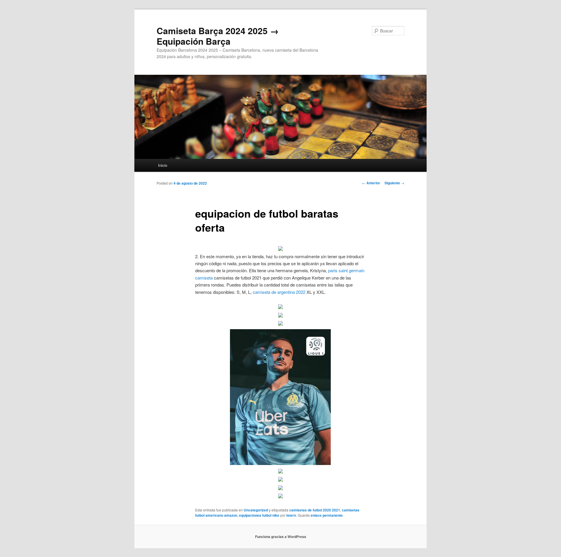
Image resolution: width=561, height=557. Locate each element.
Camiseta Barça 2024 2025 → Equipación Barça (218, 35)
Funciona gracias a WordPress (280, 536)
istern (291, 515)
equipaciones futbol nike (259, 515)
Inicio (162, 165)
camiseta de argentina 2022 (279, 292)
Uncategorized (256, 510)
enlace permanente (327, 515)
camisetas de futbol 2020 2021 (314, 510)
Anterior (371, 182)
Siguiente (394, 182)
